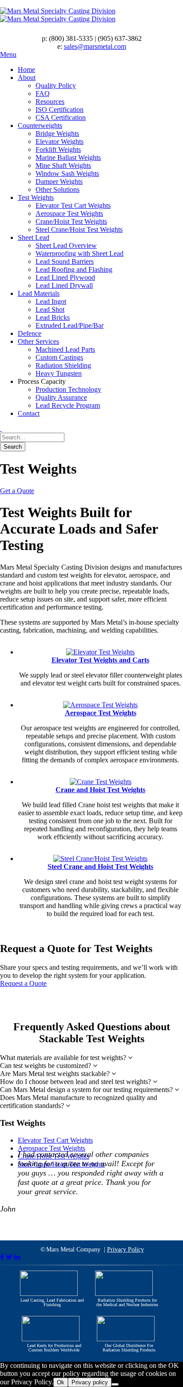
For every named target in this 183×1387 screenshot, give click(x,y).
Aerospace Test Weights (100, 713)
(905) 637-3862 (120, 38)
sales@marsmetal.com (95, 46)
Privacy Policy (125, 1249)
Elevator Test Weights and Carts (100, 660)
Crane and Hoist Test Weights (100, 789)
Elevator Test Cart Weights (55, 1140)
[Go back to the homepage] (91, 15)
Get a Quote (17, 490)
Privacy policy (90, 1382)
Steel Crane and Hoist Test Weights (100, 866)
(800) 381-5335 (71, 38)
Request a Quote (23, 983)
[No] (115, 1384)
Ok (60, 1382)
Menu (8, 54)
